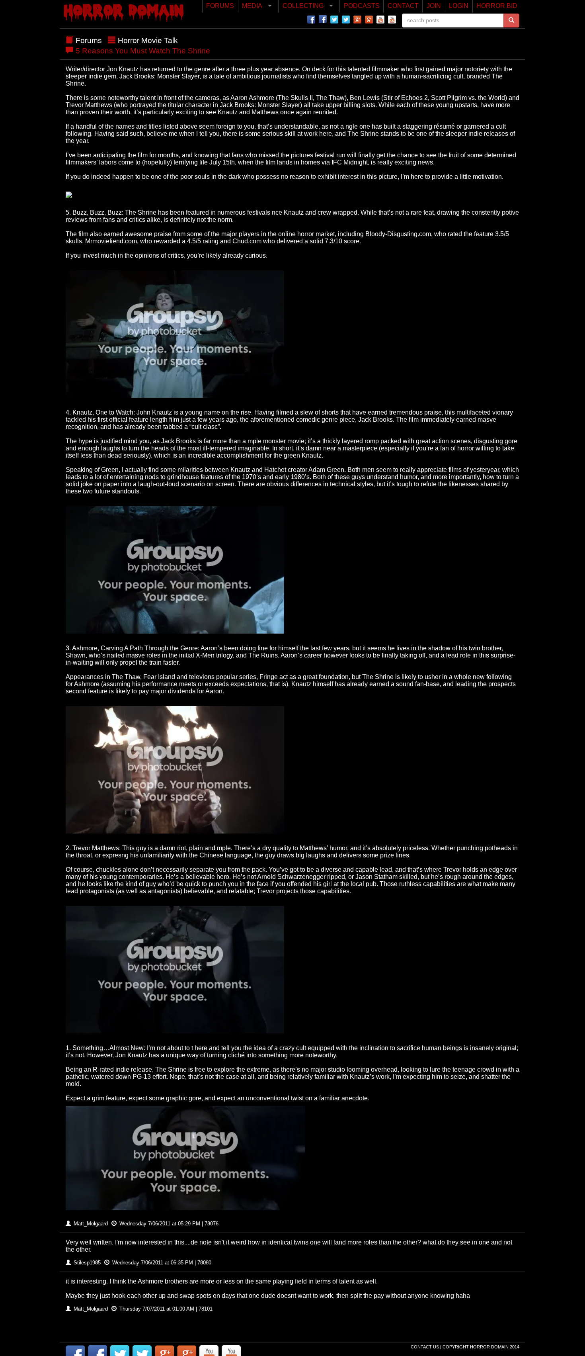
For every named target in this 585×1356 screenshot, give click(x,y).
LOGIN (458, 5)
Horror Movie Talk (148, 40)
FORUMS (220, 5)
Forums (89, 40)
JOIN (434, 5)
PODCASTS (362, 5)
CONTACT (403, 5)
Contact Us (425, 1346)
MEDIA (252, 5)
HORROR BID (496, 5)
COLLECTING (303, 5)
